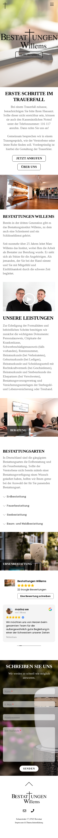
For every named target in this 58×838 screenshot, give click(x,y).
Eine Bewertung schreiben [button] (35, 596)
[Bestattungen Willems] (5, 7)
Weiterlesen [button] (11, 637)
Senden (29, 768)
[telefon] (32, 809)
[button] (4, 420)
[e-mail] (24, 809)
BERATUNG (11, 430)
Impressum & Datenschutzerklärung (29, 822)
